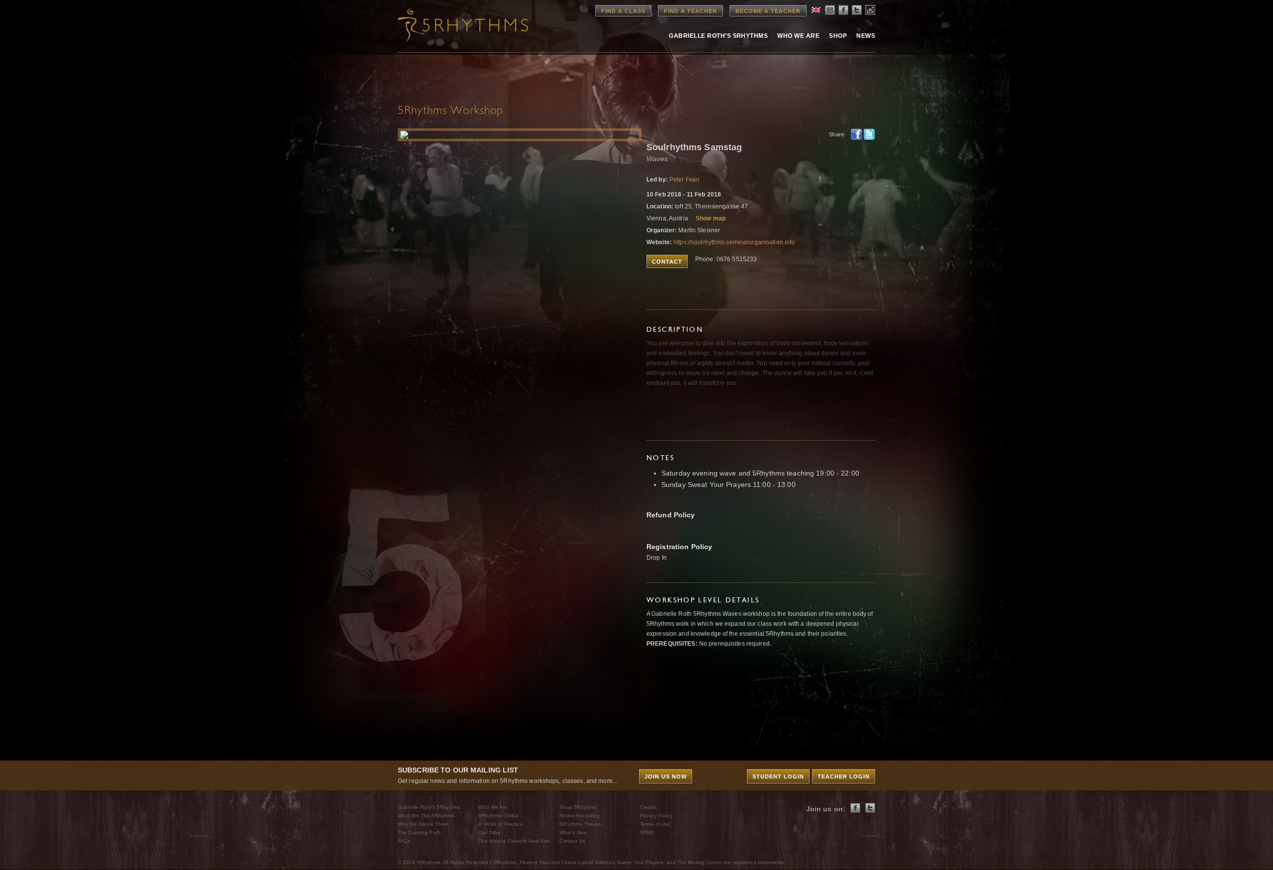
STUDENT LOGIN (778, 776)
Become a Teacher (768, 11)
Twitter (869, 134)
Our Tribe (489, 832)
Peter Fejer (684, 179)
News (865, 35)
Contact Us (572, 841)
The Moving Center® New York (514, 841)
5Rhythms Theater (581, 824)
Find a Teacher (690, 11)
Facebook (856, 134)
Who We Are (798, 35)
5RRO (647, 832)
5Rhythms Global (498, 815)
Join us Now (665, 776)
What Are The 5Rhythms (426, 815)
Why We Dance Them (423, 824)
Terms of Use (655, 824)
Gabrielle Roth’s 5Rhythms (429, 807)
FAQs (404, 841)
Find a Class (623, 11)
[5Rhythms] (452, 24)
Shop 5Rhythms (578, 807)
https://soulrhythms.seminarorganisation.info (734, 242)
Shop (838, 35)
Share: (837, 134)
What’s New (573, 832)
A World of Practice (500, 824)
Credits (648, 807)
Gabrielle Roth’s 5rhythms (718, 35)
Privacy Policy (656, 815)
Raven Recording (579, 815)
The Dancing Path (419, 832)
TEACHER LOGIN (844, 776)
